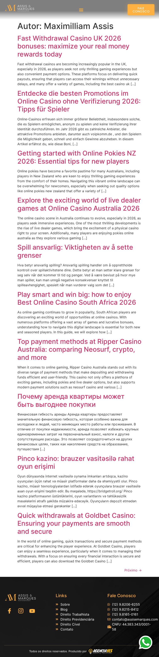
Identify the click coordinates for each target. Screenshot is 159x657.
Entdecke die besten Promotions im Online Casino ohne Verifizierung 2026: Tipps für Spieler (79, 101)
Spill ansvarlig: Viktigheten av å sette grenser (75, 251)
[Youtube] (32, 611)
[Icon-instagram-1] (21, 611)
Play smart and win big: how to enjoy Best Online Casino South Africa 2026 (76, 298)
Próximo (133, 570)
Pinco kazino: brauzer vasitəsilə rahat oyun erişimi (75, 462)
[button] (81, 9)
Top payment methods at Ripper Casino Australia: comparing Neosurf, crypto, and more (79, 349)
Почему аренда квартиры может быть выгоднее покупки (70, 400)
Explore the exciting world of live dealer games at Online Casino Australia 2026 (79, 204)
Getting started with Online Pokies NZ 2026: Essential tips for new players (76, 157)
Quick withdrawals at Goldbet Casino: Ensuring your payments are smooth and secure (76, 523)
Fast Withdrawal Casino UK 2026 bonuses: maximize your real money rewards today (73, 46)
